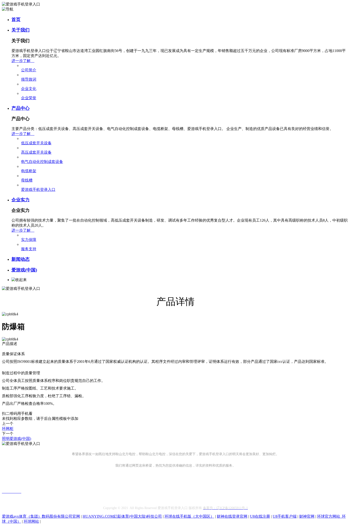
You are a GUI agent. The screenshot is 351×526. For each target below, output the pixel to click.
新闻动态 (20, 259)
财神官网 (306, 516)
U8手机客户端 (285, 516)
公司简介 (28, 70)
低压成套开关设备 (36, 143)
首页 (16, 19)
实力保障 (28, 240)
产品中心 (20, 108)
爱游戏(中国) (24, 269)
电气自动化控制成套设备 (42, 162)
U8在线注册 (260, 516)
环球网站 (31, 521)
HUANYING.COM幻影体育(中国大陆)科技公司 (122, 516)
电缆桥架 (28, 171)
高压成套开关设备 (36, 152)
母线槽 (26, 180)
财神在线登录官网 (232, 516)
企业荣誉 (28, 98)
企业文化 (28, 89)
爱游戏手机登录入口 (38, 189)
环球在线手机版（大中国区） (189, 516)
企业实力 (20, 199)
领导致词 (28, 79)
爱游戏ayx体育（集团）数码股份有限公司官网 (41, 516)
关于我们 (20, 29)
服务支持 (28, 249)
